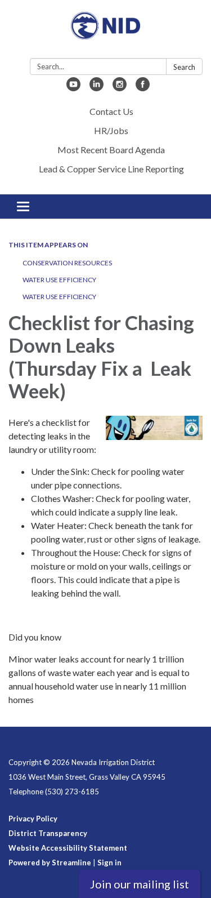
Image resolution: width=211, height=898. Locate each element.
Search (184, 67)
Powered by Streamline (49, 862)
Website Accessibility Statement (67, 847)
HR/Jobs (111, 130)
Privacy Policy (32, 818)
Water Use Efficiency (59, 279)
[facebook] (143, 87)
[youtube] (73, 87)
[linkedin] (96, 87)
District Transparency (47, 833)
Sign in (109, 862)
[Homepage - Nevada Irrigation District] (105, 31)
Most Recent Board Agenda (111, 149)
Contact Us (111, 111)
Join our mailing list (139, 884)
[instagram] (120, 87)
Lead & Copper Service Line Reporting (111, 168)
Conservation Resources (67, 263)
